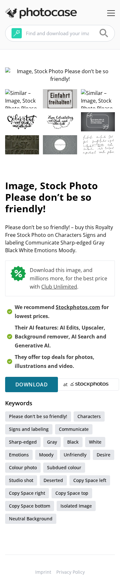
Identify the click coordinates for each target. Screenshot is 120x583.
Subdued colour (64, 467)
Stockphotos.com (78, 307)
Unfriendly (75, 455)
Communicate (74, 429)
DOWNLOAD (31, 384)
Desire (103, 455)
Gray (52, 442)
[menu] (111, 13)
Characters (89, 416)
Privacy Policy (70, 572)
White (95, 442)
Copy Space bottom (29, 506)
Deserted (53, 480)
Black (73, 442)
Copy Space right (27, 493)
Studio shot (21, 480)
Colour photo (23, 467)
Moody (46, 455)
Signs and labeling (29, 429)
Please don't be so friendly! (38, 416)
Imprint (43, 572)
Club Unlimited (59, 286)
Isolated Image (76, 506)
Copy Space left (89, 480)
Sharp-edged (23, 442)
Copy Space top (71, 493)
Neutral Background (30, 519)
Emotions (19, 455)
